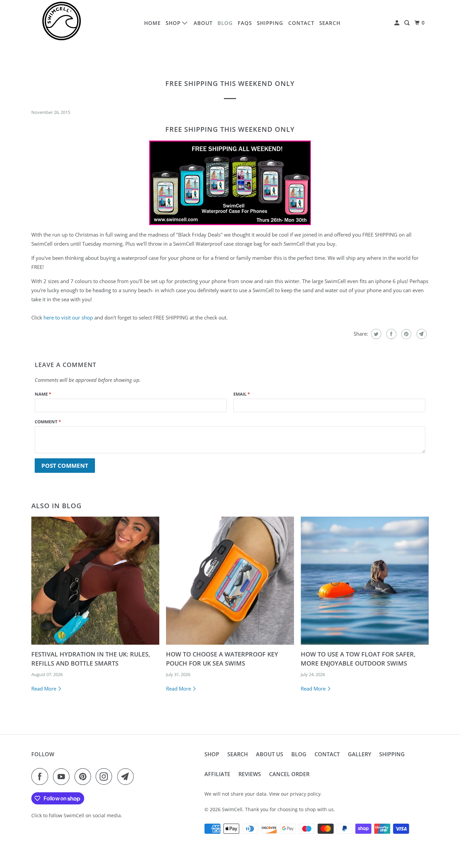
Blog (225, 23)
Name (43, 394)
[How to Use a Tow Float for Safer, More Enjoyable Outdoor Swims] (365, 581)
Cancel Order (289, 774)
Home (152, 23)
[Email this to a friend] (421, 334)
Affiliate (217, 774)
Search (329, 23)
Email (241, 394)
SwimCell (232, 809)
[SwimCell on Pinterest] (84, 776)
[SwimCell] (61, 23)
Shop (174, 23)
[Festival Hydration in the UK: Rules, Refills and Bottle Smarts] (95, 581)
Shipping (270, 23)
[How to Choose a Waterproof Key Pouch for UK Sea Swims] (230, 581)
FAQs (245, 23)
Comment (48, 422)
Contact (301, 23)
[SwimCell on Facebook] (41, 776)
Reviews (249, 774)
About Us (269, 754)
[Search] (407, 23)
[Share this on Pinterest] (406, 334)
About (203, 23)
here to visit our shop (68, 317)
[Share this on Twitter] (375, 334)
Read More (44, 688)
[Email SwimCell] (127, 776)
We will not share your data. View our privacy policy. (263, 794)
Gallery (359, 754)
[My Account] (397, 23)
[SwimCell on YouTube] (63, 776)
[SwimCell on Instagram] (106, 776)
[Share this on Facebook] (390, 334)
